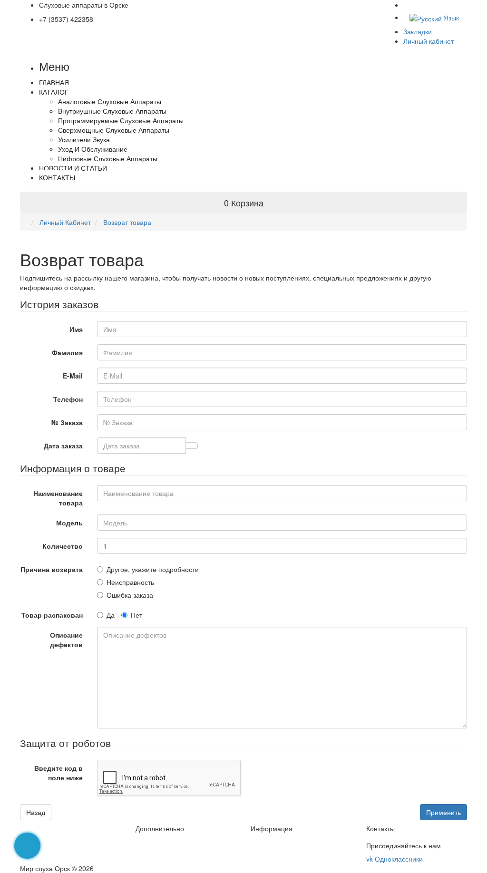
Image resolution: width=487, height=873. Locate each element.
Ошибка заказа (130, 595)
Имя (76, 329)
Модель (69, 522)
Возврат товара (126, 222)
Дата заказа (63, 445)
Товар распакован (52, 615)
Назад (35, 812)
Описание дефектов (66, 639)
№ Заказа (67, 422)
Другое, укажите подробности (153, 569)
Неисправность (130, 582)
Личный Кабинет (64, 222)
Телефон (68, 399)
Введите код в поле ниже (58, 772)
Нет (136, 615)
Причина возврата (51, 569)
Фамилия (67, 352)
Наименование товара (58, 497)
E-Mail (73, 375)
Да (111, 615)
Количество (62, 546)
